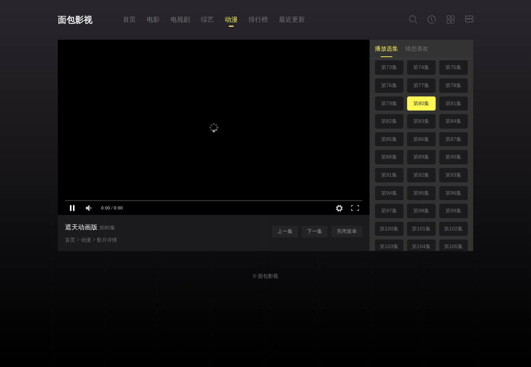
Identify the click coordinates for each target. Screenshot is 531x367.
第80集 (421, 103)
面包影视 (75, 20)
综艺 (207, 19)
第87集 (453, 139)
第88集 (389, 157)
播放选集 (386, 49)
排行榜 (258, 19)
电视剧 (180, 19)
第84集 (453, 121)
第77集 (421, 85)
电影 (153, 19)
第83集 (421, 121)
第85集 (389, 139)
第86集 (421, 139)
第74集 (421, 67)
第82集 (389, 121)
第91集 (389, 175)
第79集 (389, 103)
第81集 (453, 103)
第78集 (453, 85)
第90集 (453, 157)
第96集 (453, 193)
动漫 (231, 19)
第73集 (389, 67)
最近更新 (292, 19)
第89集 (421, 157)
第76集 (389, 85)
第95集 (421, 193)
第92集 (421, 175)
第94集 (389, 193)
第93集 (453, 175)
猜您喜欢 (416, 49)
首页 (129, 19)
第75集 (453, 67)
